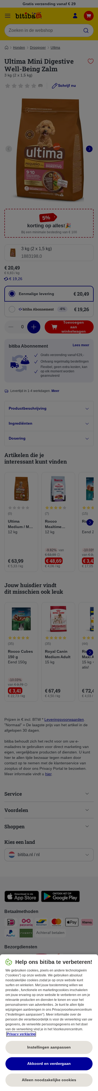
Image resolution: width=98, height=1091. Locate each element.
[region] (49, 1022)
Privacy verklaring (21, 1034)
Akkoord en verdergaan (49, 1063)
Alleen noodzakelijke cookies (49, 1080)
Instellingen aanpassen (49, 1047)
